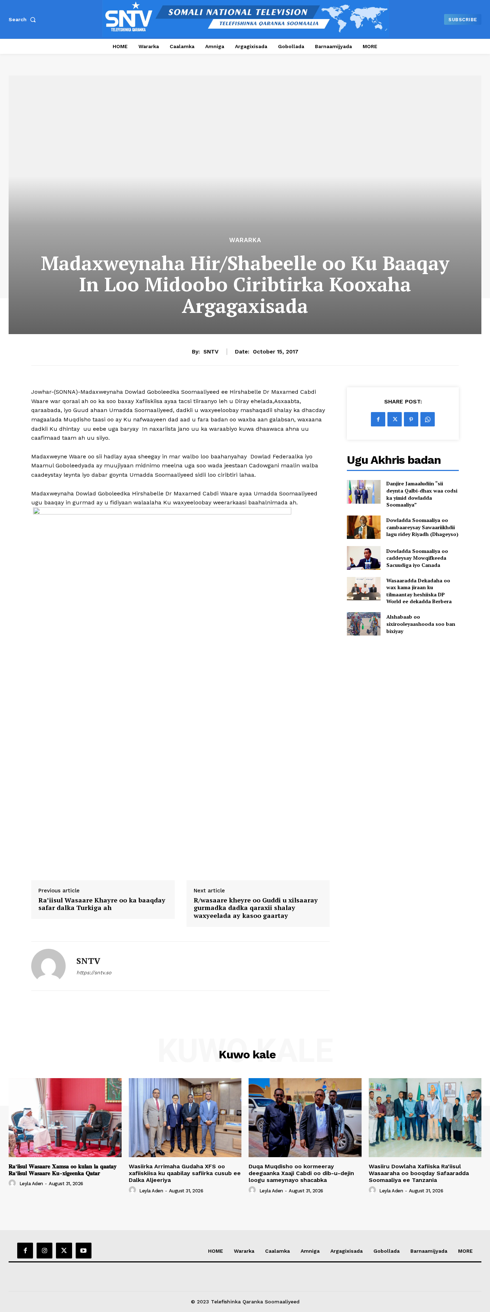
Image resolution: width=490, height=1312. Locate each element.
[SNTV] (48, 966)
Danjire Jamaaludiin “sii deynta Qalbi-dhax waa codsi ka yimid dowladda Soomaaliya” (421, 494)
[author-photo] (13, 1183)
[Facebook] (378, 419)
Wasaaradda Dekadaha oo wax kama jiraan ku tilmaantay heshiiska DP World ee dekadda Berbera (419, 591)
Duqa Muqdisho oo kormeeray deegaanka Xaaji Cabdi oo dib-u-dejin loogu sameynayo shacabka (301, 1173)
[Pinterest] (411, 419)
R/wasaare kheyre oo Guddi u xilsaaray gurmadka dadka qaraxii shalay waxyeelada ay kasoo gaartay (256, 908)
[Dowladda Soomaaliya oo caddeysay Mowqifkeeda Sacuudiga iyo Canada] (363, 557)
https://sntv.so (93, 972)
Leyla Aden (31, 1183)
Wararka (245, 240)
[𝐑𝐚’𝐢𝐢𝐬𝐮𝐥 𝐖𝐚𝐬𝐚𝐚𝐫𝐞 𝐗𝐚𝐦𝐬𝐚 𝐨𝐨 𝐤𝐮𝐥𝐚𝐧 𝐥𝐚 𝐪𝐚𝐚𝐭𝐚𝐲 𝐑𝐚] (65, 1117)
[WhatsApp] (427, 419)
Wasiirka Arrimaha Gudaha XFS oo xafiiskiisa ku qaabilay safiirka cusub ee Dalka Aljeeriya (185, 1173)
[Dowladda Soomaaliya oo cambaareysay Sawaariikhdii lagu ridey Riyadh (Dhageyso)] (363, 527)
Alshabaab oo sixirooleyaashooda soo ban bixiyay (420, 623)
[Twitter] (394, 419)
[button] (24, 19)
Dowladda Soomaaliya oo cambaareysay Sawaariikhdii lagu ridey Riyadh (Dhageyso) (422, 527)
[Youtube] (83, 1250)
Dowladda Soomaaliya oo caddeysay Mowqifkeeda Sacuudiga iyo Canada (417, 558)
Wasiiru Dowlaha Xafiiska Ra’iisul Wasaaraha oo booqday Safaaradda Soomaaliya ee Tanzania (419, 1173)
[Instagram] (44, 1250)
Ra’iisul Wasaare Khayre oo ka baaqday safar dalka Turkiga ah (101, 904)
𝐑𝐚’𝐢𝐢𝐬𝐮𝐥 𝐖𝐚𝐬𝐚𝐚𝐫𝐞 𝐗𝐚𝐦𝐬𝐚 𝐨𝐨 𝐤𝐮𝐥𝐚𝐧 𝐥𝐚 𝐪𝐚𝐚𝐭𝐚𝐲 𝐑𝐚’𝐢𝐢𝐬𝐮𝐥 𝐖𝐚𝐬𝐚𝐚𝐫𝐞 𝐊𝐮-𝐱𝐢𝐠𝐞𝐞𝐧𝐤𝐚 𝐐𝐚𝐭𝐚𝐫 (63, 1170)
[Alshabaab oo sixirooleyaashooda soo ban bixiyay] (363, 624)
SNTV (210, 351)
